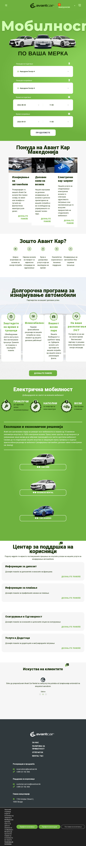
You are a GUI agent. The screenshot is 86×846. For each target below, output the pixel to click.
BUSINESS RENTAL (45, 492)
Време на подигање (23, 97)
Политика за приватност (38, 747)
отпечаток (37, 752)
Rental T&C (37, 756)
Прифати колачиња (27, 827)
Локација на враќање (24, 80)
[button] (66, 5)
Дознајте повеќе (23, 217)
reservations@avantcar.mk (26, 769)
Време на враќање (23, 114)
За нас (35, 742)
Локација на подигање (24, 64)
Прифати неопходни (49, 827)
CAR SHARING (45, 518)
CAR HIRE (45, 467)
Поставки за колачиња (73, 827)
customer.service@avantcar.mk (28, 784)
